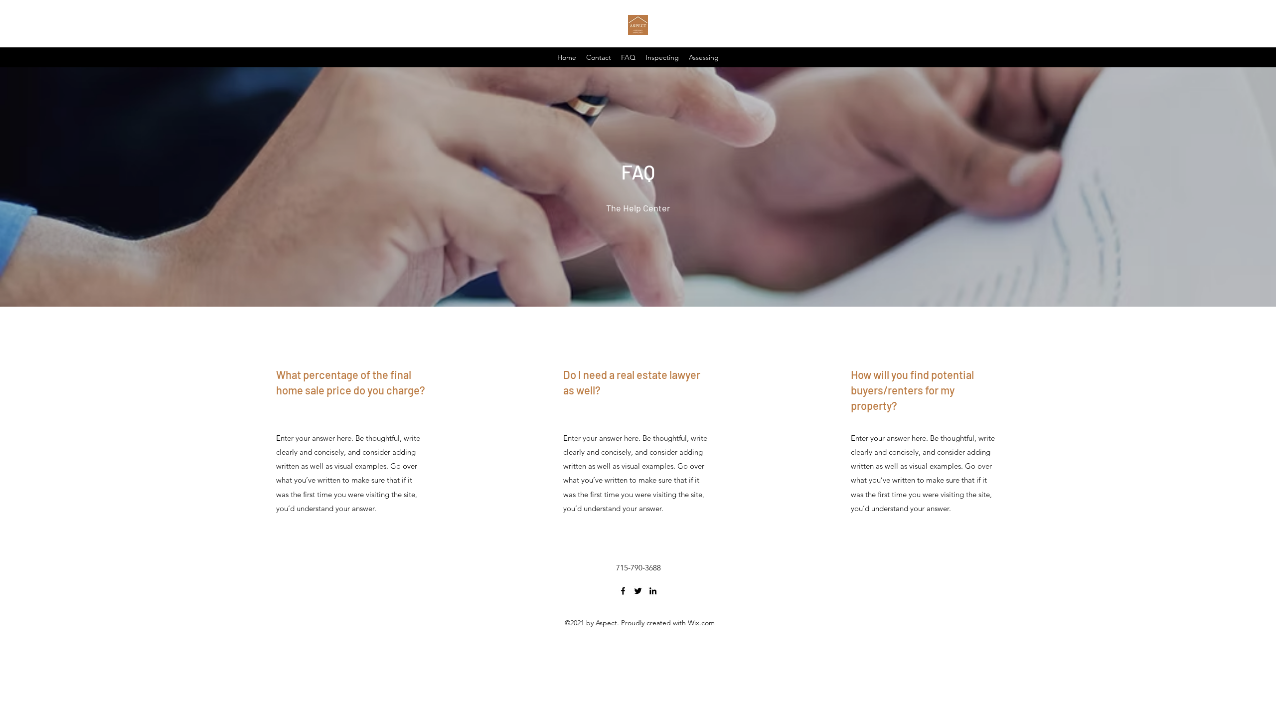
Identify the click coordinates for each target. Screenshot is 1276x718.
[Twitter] (638, 591)
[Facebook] (623, 591)
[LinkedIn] (653, 591)
